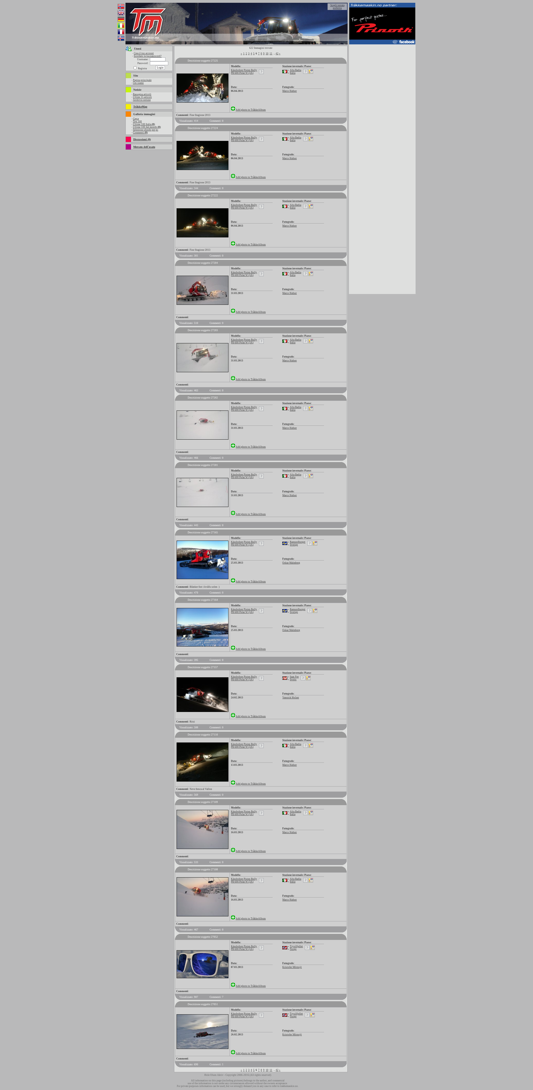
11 (271, 53)
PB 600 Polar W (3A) (242, 73)
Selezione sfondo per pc (145, 129)
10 (267, 53)
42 (277, 53)
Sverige (294, 544)
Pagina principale (142, 80)
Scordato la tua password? (148, 56)
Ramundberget (297, 542)
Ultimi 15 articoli (142, 97)
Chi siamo (138, 83)
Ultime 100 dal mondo (147, 127)
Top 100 (137, 121)
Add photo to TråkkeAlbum (251, 109)
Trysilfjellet (296, 946)
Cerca (136, 118)
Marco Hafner (289, 91)
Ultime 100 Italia (144, 124)
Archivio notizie (142, 99)
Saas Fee (294, 676)
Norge (293, 949)
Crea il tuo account (144, 53)
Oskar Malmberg (291, 562)
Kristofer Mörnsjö (292, 967)
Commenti (140, 132)
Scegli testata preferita (337, 6)
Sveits (293, 679)
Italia (292, 73)
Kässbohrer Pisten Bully (244, 70)
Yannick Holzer (290, 697)
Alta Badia (295, 70)
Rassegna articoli (142, 94)
